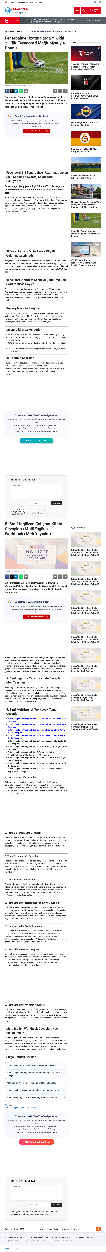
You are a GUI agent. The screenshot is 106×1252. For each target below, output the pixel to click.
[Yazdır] (26, 91)
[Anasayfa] (6, 2)
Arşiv (31, 2)
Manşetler (13, 2)
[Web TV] (95, 2)
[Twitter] (12, 91)
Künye (50, 1229)
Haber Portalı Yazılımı (15, 1249)
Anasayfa (10, 31)
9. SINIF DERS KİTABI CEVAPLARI (36, 1142)
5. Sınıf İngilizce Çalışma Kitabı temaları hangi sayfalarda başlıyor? (33, 1074)
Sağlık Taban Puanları (38, 1241)
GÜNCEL (19, 31)
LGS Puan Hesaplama (14, 1237)
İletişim (56, 1229)
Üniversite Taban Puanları (63, 1241)
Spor (26, 31)
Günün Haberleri (23, 2)
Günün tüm (94, 21)
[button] (55, 91)
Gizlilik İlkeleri (66, 1229)
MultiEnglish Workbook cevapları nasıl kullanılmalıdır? (31, 1083)
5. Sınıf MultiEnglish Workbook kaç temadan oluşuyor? (32, 1065)
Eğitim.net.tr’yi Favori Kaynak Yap (36, 131)
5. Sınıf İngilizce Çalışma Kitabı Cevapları (22, 1108)
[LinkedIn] (16, 91)
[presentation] (12, 20)
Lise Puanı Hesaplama (86, 1237)
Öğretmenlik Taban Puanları (17, 1241)
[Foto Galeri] (100, 2)
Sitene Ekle (39, 2)
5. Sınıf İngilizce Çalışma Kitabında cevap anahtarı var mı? (33, 1090)
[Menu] (77, 11)
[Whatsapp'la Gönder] (21, 91)
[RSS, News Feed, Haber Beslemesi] (98, 1229)
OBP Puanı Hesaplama (62, 1237)
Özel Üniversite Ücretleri (39, 1237)
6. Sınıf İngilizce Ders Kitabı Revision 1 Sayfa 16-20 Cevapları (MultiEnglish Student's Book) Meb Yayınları (53, 20)
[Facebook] (7, 91)
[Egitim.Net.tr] (16, 10)
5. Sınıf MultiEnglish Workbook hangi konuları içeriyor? (32, 1097)
